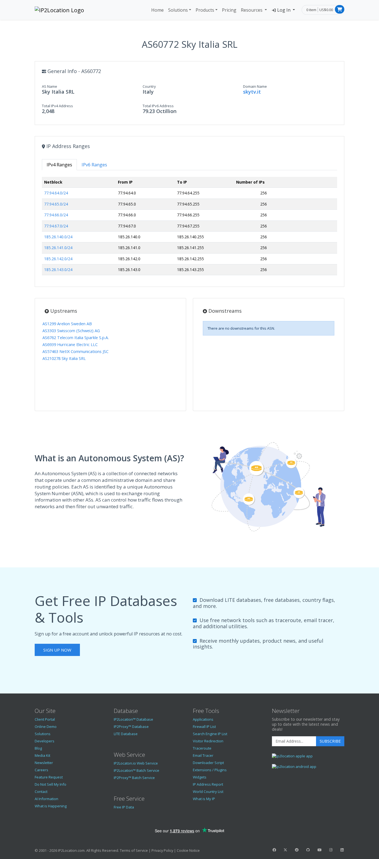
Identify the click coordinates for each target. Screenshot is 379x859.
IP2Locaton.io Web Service (136, 763)
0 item (311, 9)
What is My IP (204, 798)
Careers (41, 769)
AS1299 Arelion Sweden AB (67, 323)
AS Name (49, 86)
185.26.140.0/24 (58, 236)
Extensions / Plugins (210, 769)
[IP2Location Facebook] (274, 849)
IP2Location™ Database (133, 719)
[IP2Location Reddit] (297, 849)
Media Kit (42, 755)
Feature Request (49, 777)
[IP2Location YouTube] (319, 849)
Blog (38, 748)
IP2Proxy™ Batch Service (134, 777)
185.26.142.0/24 (58, 258)
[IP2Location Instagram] (331, 849)
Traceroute (202, 748)
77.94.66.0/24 (56, 214)
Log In (284, 10)
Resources (252, 10)
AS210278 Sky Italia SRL (64, 358)
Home (157, 10)
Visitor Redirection (208, 740)
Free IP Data (124, 807)
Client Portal (45, 719)
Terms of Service (134, 850)
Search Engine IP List (210, 733)
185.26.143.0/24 (58, 269)
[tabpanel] (189, 228)
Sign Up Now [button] (57, 650)
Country (149, 86)
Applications (203, 719)
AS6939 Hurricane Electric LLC (70, 344)
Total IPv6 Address (158, 105)
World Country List (208, 791)
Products (205, 10)
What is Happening (51, 805)
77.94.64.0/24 (56, 193)
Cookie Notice (188, 850)
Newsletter (44, 762)
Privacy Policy (162, 850)
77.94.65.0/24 (56, 204)
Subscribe (330, 741)
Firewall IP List (204, 726)
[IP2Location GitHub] (308, 849)
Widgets (199, 777)
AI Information (46, 798)
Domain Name (255, 86)
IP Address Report (208, 784)
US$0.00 (326, 9)
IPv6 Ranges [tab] (94, 165)
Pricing (229, 10)
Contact (41, 791)
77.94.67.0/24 (56, 226)
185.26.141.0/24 (58, 247)
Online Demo (46, 726)
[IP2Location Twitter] (285, 849)
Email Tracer (203, 755)
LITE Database (126, 733)
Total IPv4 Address (57, 105)
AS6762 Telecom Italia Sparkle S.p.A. (75, 337)
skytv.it (252, 91)
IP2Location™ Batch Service (136, 770)
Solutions (178, 10)
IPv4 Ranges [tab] (59, 165)
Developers (44, 740)
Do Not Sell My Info (50, 784)
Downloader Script (208, 762)
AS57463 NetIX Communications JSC (75, 351)
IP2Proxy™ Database (131, 726)
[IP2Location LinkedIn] (342, 849)
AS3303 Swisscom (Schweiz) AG (71, 330)
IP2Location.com (71, 850)
